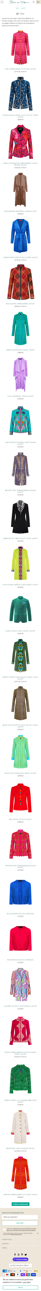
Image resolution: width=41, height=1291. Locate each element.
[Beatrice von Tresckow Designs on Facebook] (15, 1255)
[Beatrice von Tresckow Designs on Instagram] (18, 1255)
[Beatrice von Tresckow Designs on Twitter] (25, 1255)
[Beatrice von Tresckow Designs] (19, 2)
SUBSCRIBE (19, 1223)
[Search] (34, 2)
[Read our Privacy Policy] (38, 1233)
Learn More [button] (27, 1282)
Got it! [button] (20, 1287)
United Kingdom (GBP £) (19, 1265)
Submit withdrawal (20, 1204)
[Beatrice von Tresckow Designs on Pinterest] (22, 1255)
